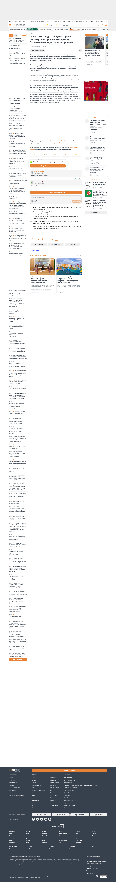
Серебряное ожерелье (45, 21)
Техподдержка (13, 782)
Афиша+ (34, 780)
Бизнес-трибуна (36, 785)
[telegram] (37, 819)
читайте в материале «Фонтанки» (55, 143)
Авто (33, 777)
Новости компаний (38, 255)
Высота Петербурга (69, 805)
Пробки (58, 25)
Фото (51, 808)
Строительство (54, 793)
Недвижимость (36, 808)
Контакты (12, 780)
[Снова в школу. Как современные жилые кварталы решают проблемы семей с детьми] (69, 266)
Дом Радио (67, 798)
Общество (53, 780)
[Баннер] (32, 29)
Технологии (53, 795)
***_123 (35, 171)
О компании (12, 790)
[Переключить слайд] (107, 43)
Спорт (52, 790)
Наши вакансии (13, 793)
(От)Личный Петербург (70, 787)
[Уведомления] (102, 25)
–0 (79, 178)
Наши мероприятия (14, 787)
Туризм (52, 798)
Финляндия (53, 803)
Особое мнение (54, 782)
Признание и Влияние (60, 21)
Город (33, 798)
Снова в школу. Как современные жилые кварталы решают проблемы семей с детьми (68, 280)
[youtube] (45, 819)
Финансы (53, 800)
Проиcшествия (54, 787)
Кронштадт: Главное (70, 800)
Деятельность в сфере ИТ (92, 868)
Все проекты (67, 808)
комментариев (38, 50)
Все (11, 35)
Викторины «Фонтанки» (38, 790)
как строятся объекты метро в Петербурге (54, 141)
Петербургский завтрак (96, 21)
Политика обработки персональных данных (96, 859)
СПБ (15, 35)
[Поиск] (98, 25)
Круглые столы (68, 803)
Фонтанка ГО (34, 21)
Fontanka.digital (68, 795)
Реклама (11, 785)
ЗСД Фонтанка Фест (81, 21)
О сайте (11, 777)
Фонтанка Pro (68, 777)
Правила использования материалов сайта (96, 861)
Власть (34, 793)
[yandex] (49, 819)
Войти (35, 201)
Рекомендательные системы (92, 866)
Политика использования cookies (93, 863)
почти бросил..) (37, 181)
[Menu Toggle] (10, 25)
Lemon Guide (71, 21)
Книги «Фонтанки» (69, 793)
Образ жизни (54, 777)
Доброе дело (35, 800)
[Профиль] (106, 25)
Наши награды (89, 873)
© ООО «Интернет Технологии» (48, 876)
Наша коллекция (69, 790)
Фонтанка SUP (13, 21)
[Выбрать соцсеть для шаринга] (80, 50)
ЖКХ (33, 805)
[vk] (41, 819)
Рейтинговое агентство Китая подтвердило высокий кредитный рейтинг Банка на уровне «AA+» (93, 54)
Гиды (33, 795)
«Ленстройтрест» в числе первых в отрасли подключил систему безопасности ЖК (41, 280)
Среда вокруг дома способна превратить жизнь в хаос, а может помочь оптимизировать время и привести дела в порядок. (68, 287)
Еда (33, 803)
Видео (33, 787)
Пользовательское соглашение (93, 856)
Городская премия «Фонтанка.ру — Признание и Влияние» (80, 785)
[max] (33, 819)
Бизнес (34, 782)
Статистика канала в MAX (16, 795)
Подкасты (53, 785)
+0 (75, 178)
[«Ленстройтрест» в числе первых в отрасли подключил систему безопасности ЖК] (42, 266)
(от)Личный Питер (24, 21)
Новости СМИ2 (35, 250)
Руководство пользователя (92, 870)
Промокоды (96, 179)
